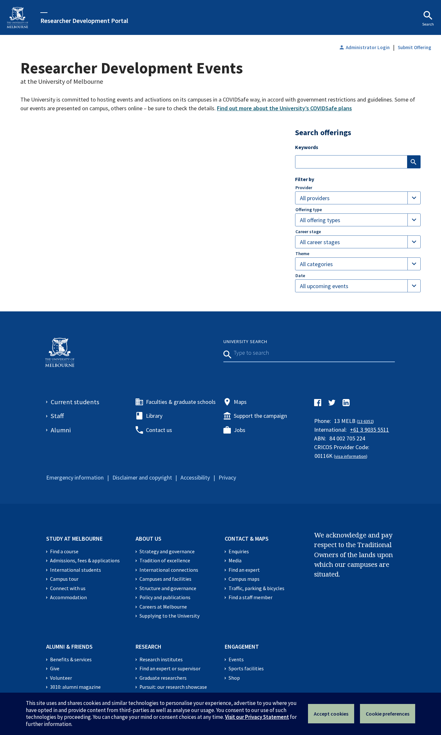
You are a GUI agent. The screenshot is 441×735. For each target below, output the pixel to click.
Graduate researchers (163, 678)
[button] (357, 198)
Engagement (242, 646)
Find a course (64, 551)
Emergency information (75, 477)
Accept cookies (331, 713)
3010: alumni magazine (75, 687)
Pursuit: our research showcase (173, 687)
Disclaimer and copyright (142, 477)
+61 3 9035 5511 (369, 429)
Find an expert (244, 570)
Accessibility (195, 477)
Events (236, 659)
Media (235, 560)
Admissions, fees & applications (85, 560)
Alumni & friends (69, 646)
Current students (75, 402)
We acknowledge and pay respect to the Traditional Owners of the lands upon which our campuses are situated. (353, 554)
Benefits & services (71, 659)
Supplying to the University (169, 616)
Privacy (227, 477)
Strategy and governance (167, 551)
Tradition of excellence (164, 560)
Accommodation (68, 597)
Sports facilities (246, 668)
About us (148, 538)
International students (75, 570)
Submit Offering (414, 47)
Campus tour (64, 579)
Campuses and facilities (165, 579)
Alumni (61, 430)
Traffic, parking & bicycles (256, 588)
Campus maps (244, 579)
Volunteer (61, 678)
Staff (57, 416)
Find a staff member (250, 597)
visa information (350, 456)
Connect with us (68, 588)
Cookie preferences (387, 713)
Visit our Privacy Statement (257, 716)
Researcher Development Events (131, 68)
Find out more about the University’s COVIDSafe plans (284, 108)
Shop (234, 678)
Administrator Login (364, 47)
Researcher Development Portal (84, 20)
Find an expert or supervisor (169, 668)
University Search (245, 341)
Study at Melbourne (74, 538)
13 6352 (365, 421)
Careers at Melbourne (163, 607)
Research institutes (161, 659)
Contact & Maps (247, 538)
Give (54, 668)
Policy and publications (164, 597)
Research (148, 646)
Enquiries (239, 551)
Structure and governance (167, 588)
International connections (168, 570)
